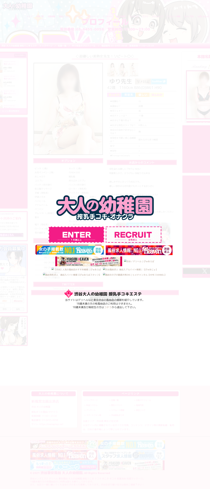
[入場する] (133, 235)
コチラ (108, 307)
